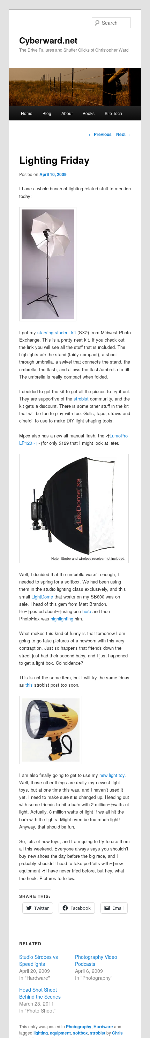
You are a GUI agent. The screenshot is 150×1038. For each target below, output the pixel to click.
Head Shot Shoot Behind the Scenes (40, 993)
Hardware (103, 1026)
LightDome (42, 596)
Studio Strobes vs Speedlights (38, 960)
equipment (60, 1033)
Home (26, 113)
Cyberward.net (48, 40)
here (86, 611)
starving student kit (56, 332)
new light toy (112, 775)
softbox (80, 1033)
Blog (47, 113)
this (29, 684)
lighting (40, 1033)
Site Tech (113, 113)
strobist (81, 398)
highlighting (62, 618)
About (67, 113)
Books (89, 113)
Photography (78, 1026)
